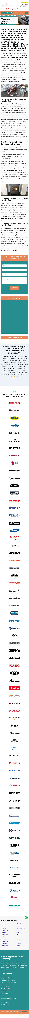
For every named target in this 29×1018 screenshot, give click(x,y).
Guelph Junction (20, 923)
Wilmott (18, 945)
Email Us (5, 1002)
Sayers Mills (19, 939)
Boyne (4, 932)
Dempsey (5, 943)
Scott (18, 941)
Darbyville (5, 941)
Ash (4, 926)
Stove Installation (5, 992)
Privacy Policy (4, 993)
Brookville (5, 934)
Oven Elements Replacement (8, 982)
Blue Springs (6, 930)
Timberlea (19, 943)
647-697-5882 (6, 1004)
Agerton (5, 923)
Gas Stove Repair (23, 117)
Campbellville (6, 936)
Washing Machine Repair (7, 984)
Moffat (18, 932)
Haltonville (19, 926)
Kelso (18, 930)
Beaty (4, 928)
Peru (18, 936)
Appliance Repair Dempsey (9, 15)
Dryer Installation (5, 986)
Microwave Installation (6, 988)
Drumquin (5, 945)
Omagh (18, 934)
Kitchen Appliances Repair (8, 980)
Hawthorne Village (21, 928)
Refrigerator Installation (7, 990)
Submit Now (14, 287)
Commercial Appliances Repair (9, 977)
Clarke (4, 939)
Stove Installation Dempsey (21, 15)
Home (2, 15)
